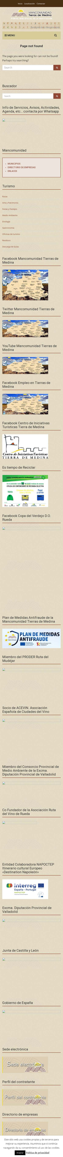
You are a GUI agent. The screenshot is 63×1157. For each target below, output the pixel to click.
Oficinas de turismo (11, 234)
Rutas (4, 196)
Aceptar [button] (20, 1152)
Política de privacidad (37, 1152)
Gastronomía (8, 227)
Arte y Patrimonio (10, 202)
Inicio (20, 3)
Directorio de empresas (22, 167)
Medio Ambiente (9, 215)
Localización (29, 3)
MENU (11, 35)
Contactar (41, 3)
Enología (6, 221)
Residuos (6, 240)
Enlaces (12, 171)
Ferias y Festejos (9, 209)
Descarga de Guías (10, 246)
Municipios (14, 164)
